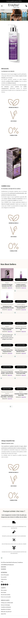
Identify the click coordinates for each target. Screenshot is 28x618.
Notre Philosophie (5, 574)
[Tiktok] (5, 584)
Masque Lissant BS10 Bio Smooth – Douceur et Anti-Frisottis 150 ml (7, 373)
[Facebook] (2, 584)
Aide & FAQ (3, 613)
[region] (14, 15)
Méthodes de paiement (6, 611)
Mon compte (4, 590)
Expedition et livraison (6, 609)
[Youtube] (7, 584)
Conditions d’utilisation (6, 607)
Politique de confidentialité (7, 602)
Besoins (7, 282)
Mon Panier (3, 592)
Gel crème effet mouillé (21, 326)
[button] (26, 6)
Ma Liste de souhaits (5, 594)
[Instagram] (3, 584)
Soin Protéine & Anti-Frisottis (21, 282)
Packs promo (7, 348)
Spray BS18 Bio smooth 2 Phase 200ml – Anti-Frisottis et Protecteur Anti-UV (7, 397)
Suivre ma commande (6, 596)
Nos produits (4, 577)
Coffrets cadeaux (21, 304)
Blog (2, 581)
